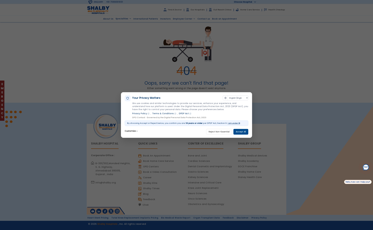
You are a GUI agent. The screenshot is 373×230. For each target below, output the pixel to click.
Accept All (241, 131)
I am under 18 (234, 123)
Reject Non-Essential (219, 131)
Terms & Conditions (163, 113)
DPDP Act (184, 113)
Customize (130, 130)
